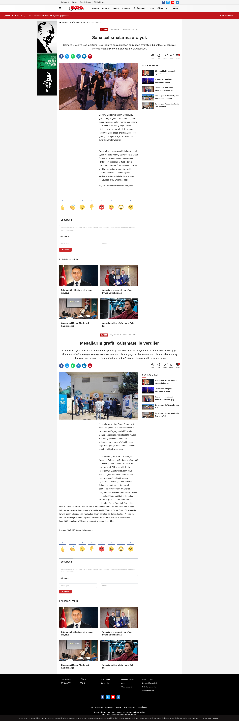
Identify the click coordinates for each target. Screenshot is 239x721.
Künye (74, 2)
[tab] (66, 220)
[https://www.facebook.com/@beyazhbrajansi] (172, 2)
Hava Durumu (147, 679)
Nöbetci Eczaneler (149, 687)
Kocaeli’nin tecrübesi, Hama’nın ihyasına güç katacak (117, 291)
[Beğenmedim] (91, 203)
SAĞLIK (116, 8)
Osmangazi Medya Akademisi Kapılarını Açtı (75, 324)
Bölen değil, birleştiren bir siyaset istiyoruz (76, 291)
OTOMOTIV (65, 683)
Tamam (215, 718)
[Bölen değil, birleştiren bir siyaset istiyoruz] (78, 275)
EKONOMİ (106, 8)
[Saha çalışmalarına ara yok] (98, 87)
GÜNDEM (95, 8)
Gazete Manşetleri (149, 683)
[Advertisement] (77, 150)
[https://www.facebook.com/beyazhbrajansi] (163, 2)
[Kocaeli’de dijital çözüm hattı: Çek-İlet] (119, 308)
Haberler (66, 22)
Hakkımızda (65, 2)
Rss (91, 707)
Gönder (65, 250)
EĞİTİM (160, 8)
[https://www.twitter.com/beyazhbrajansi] (168, 2)
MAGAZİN (126, 8)
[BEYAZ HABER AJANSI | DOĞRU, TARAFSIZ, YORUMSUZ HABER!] (76, 8)
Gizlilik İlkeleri (99, 2)
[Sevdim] (82, 203)
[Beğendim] (62, 203)
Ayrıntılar (207, 718)
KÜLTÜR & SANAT (139, 8)
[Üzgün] (130, 203)
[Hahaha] (111, 203)
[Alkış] (72, 203)
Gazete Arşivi (126, 687)
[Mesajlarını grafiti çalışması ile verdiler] (98, 396)
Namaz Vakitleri (148, 691)
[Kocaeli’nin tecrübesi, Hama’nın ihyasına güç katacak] (119, 275)
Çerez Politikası (85, 2)
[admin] (177, 2)
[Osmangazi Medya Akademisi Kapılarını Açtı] (78, 308)
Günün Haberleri (127, 679)
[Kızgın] (101, 203)
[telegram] (78, 56)
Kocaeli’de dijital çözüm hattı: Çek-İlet (118, 324)
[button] (25, 16)
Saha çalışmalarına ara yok (91, 22)
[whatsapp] (73, 56)
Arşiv (123, 683)
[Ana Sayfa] (60, 23)
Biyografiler (105, 683)
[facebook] (61, 56)
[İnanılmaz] (121, 203)
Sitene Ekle (99, 707)
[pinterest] (90, 56)
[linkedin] (84, 56)
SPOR (151, 8)
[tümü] (166, 8)
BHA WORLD (66, 679)
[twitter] (67, 56)
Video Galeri (228, 15)
